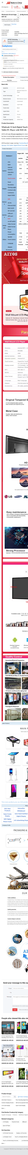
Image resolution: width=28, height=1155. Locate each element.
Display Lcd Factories (21, 1133)
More (3, 1143)
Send (15, 1009)
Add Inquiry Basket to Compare (10, 72)
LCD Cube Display (6, 1105)
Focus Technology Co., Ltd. (19, 1148)
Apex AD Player (6, 1125)
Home (3, 11)
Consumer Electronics (10, 11)
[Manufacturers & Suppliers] (14, 2)
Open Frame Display (20, 1105)
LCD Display (6, 1122)
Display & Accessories (21, 11)
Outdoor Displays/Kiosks (8, 1102)
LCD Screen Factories (8, 1133)
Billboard (24, 1122)
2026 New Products (6, 1100)
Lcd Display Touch (7, 1136)
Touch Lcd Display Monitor (21, 1136)
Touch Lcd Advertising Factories (10, 1140)
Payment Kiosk (15, 1122)
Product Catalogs (23, 1096)
